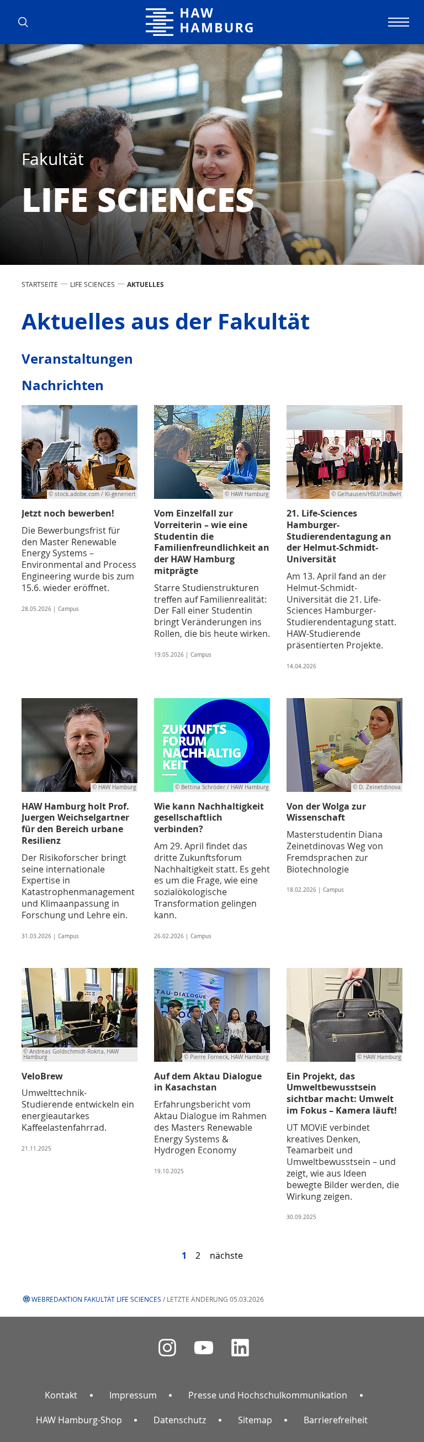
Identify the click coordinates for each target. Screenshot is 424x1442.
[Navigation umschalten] (397, 22)
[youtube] (204, 1348)
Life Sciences (92, 284)
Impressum (133, 1395)
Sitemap (255, 1420)
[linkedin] (240, 1348)
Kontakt (61, 1395)
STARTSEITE (40, 284)
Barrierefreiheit (336, 1420)
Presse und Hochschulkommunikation (267, 1395)
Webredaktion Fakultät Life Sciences (96, 1299)
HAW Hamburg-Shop (79, 1420)
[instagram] (167, 1348)
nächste (226, 1255)
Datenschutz (179, 1420)
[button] (27, 22)
